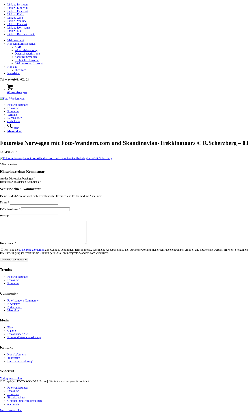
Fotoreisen (13, 283)
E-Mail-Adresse (10, 209)
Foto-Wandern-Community (23, 300)
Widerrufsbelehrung (26, 50)
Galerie (11, 330)
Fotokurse (13, 280)
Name (4, 202)
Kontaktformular (17, 354)
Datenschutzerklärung (27, 53)
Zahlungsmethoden (26, 56)
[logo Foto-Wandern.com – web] (12, 98)
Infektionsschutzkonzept (29, 63)
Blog (10, 327)
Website (4, 216)
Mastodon (13, 310)
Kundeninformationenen (21, 43)
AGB (18, 46)
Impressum (13, 357)
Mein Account (15, 40)
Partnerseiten (14, 307)
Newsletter (13, 73)
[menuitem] (128, 40)
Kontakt (12, 66)
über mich (20, 70)
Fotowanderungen (17, 276)
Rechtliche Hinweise (27, 60)
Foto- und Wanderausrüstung (24, 337)
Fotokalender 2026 (18, 334)
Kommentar (8, 243)
